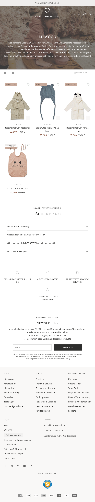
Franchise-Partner (76, 406)
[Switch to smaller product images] (9, 73)
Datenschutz (10, 444)
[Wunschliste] (84, 14)
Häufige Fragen (43, 410)
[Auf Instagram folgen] (11, 466)
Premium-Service (44, 383)
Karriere (72, 410)
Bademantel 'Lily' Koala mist (17, 127)
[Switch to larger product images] (5, 73)
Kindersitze (9, 388)
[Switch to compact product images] (13, 73)
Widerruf (8, 429)
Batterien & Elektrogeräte (16, 449)
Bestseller (8, 397)
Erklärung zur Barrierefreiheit (17, 440)
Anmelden (68, 347)
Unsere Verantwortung (79, 397)
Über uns (72, 379)
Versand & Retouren (45, 392)
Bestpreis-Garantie (44, 406)
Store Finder (74, 388)
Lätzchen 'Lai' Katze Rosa (17, 188)
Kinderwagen (10, 379)
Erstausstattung (11, 392)
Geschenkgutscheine (13, 406)
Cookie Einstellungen (13, 453)
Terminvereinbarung (45, 388)
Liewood (17, 124)
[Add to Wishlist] (28, 84)
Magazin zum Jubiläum (78, 392)
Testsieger (9, 401)
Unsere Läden (74, 383)
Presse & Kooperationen (79, 401)
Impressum (9, 458)
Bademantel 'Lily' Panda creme (77, 129)
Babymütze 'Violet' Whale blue (47, 129)
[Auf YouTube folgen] (24, 466)
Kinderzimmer (10, 383)
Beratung (40, 379)
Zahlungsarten (42, 397)
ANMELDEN (67, 491)
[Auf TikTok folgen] (31, 466)
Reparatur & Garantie (46, 401)
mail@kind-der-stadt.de (54, 425)
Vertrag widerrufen (14, 435)
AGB (6, 425)
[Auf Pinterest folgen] (18, 466)
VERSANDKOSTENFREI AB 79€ (47, 3)
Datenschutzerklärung (63, 359)
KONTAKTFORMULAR (53, 430)
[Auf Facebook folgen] (5, 466)
